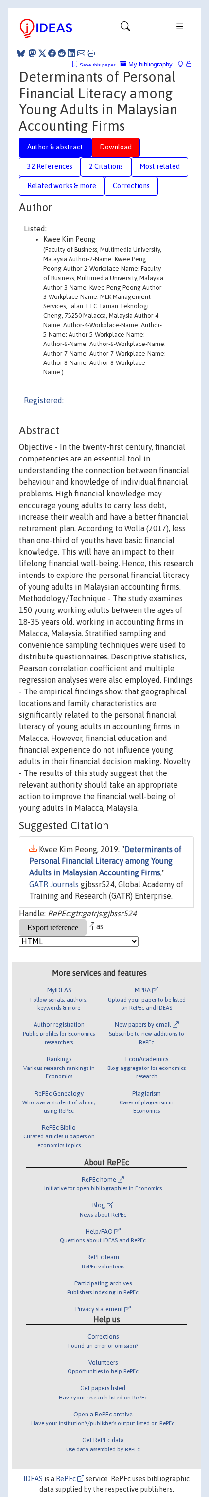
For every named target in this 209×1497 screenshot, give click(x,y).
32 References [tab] (49, 166)
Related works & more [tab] (61, 186)
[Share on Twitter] (42, 53)
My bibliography (149, 64)
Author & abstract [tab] (55, 147)
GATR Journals (54, 884)
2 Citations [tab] (106, 166)
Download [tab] (116, 147)
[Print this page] (91, 53)
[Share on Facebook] (52, 53)
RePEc (66, 1478)
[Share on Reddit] (62, 53)
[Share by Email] (81, 53)
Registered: (44, 400)
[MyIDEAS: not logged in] (183, 64)
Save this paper (97, 64)
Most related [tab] (159, 166)
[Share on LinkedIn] (71, 53)
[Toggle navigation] (125, 28)
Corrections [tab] (131, 186)
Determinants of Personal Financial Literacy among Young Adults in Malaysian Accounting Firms (105, 861)
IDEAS (33, 1478)
